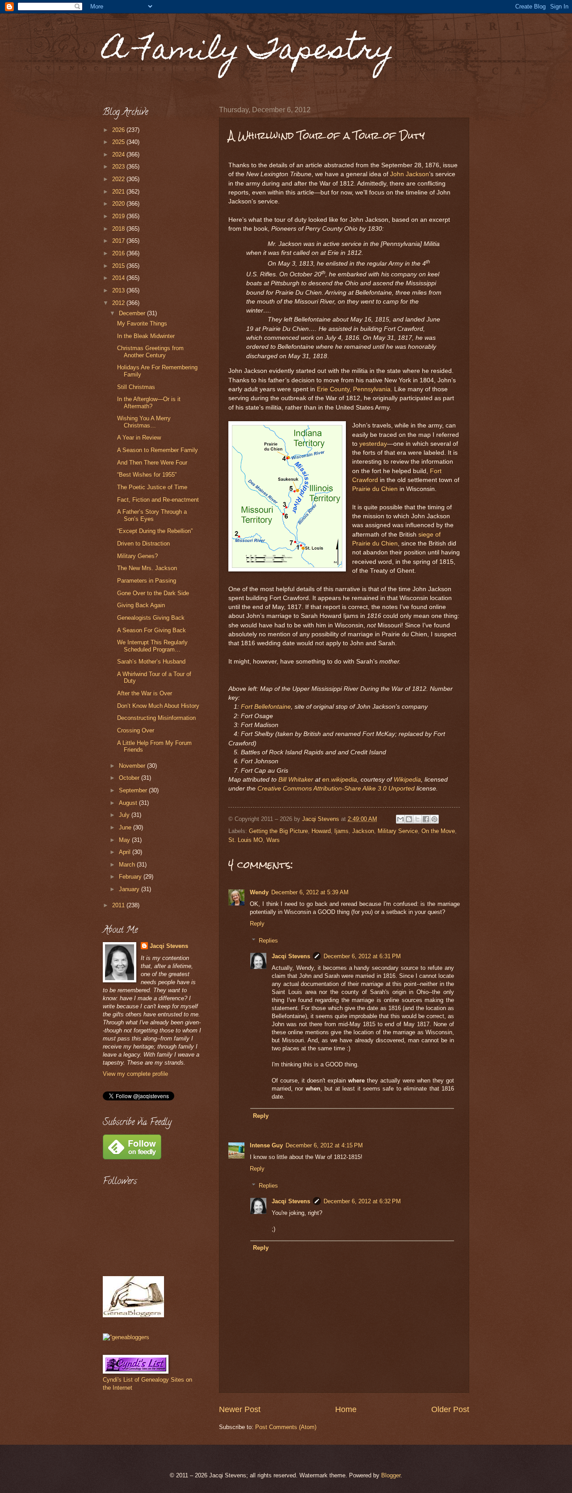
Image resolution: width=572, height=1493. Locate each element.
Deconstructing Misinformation (156, 718)
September (134, 790)
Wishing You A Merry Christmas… (144, 421)
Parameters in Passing (146, 580)
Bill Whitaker (295, 779)
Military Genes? (137, 556)
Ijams (341, 831)
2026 (119, 130)
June (126, 827)
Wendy (259, 892)
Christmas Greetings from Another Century (150, 351)
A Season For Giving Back (151, 630)
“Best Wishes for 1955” (147, 474)
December (133, 313)
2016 (119, 253)
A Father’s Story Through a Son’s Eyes (152, 515)
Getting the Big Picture (278, 831)
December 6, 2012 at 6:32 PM (362, 1201)
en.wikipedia (339, 779)
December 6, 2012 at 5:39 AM (310, 892)
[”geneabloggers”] (126, 1337)
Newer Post (240, 1409)
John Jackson (409, 174)
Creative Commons (284, 788)
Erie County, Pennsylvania (354, 389)
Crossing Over (135, 730)
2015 (119, 265)
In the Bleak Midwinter (146, 336)
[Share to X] (417, 819)
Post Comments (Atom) (285, 1427)
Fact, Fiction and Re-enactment (158, 499)
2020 (119, 203)
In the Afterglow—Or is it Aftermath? (149, 402)
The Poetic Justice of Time (152, 487)
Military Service (398, 831)
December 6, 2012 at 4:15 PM (324, 1145)
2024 (119, 154)
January (130, 889)
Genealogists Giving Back (151, 617)
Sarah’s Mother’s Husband (151, 661)
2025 (119, 142)
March (128, 864)
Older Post (450, 1409)
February (131, 876)
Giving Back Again (141, 605)
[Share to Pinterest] (434, 819)
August (129, 802)
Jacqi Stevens (291, 956)
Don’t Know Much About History (158, 705)
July (125, 815)
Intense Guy (266, 1145)
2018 (119, 228)
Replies (268, 940)
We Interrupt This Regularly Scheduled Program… (152, 645)
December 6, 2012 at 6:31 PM (362, 956)
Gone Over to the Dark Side (153, 593)
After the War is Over (144, 693)
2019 (119, 216)
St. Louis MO (245, 840)
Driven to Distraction (143, 543)
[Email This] (400, 819)
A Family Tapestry (248, 52)
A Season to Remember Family (157, 450)
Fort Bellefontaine (266, 706)
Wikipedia (407, 779)
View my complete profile (135, 1073)
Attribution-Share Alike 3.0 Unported (364, 788)
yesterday (373, 443)
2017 (119, 240)
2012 (119, 303)
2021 (119, 191)
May (125, 840)
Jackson (363, 831)
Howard (321, 831)
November (133, 765)
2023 (119, 166)
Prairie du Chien (375, 489)
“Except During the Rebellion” (155, 531)
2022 (119, 179)
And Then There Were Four (152, 462)
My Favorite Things (142, 323)
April (125, 852)
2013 (119, 290)
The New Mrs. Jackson (147, 568)
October (130, 777)
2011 (119, 905)
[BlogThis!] (408, 819)
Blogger (390, 1475)
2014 (119, 278)
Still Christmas (136, 387)
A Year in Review (139, 437)
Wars (273, 840)
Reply (257, 923)
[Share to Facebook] (425, 819)
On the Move (438, 831)
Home (346, 1409)
